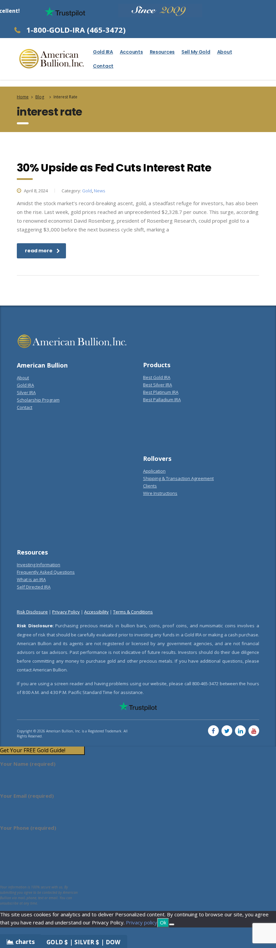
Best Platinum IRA (160, 392)
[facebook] (213, 730)
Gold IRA (103, 52)
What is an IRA (31, 579)
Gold (87, 191)
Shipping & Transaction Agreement (178, 478)
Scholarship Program (38, 400)
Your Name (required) (28, 763)
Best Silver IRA (157, 385)
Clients (150, 486)
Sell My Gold (195, 52)
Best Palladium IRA (162, 400)
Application (154, 471)
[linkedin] (240, 730)
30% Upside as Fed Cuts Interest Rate (114, 167)
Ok (163, 922)
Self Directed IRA (33, 587)
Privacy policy (141, 922)
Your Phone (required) (28, 827)
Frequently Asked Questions (46, 572)
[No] (171, 924)
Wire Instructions (160, 493)
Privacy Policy (66, 612)
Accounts (131, 52)
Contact (103, 66)
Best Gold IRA (156, 377)
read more (39, 250)
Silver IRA (26, 392)
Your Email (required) (27, 795)
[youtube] (253, 730)
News (99, 191)
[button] (42, 750)
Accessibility (96, 612)
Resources (162, 52)
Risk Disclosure (32, 612)
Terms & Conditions (133, 612)
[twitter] (226, 730)
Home (23, 97)
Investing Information (38, 565)
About (224, 52)
